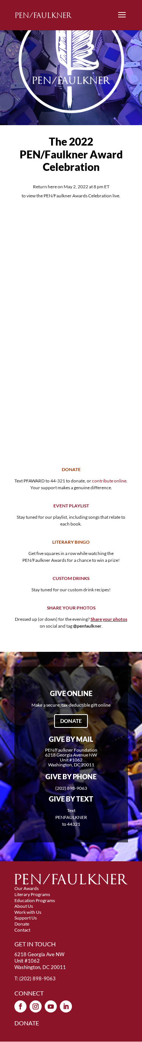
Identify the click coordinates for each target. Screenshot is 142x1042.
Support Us (25, 918)
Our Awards (26, 888)
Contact (22, 930)
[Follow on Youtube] (51, 1006)
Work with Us (27, 912)
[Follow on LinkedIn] (66, 1006)
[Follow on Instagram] (36, 1006)
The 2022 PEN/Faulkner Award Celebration (71, 154)
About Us (23, 906)
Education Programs (34, 900)
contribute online (109, 481)
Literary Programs (32, 894)
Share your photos (109, 619)
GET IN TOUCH (35, 943)
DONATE (26, 1022)
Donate (71, 721)
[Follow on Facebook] (20, 1006)
